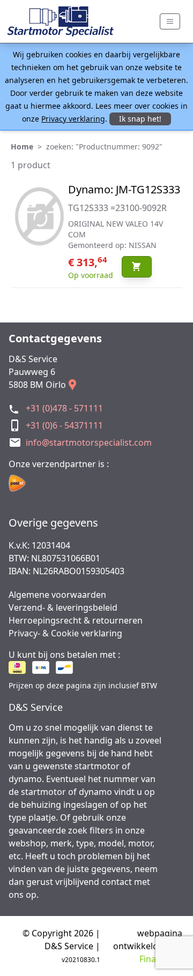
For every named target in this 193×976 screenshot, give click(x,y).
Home (22, 146)
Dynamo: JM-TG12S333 (124, 189)
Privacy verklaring (73, 119)
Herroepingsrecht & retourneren (76, 620)
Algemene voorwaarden (57, 594)
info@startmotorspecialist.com (89, 442)
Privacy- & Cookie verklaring (65, 633)
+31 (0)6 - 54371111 (64, 425)
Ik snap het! (140, 119)
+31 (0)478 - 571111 (64, 408)
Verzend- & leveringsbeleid (63, 607)
